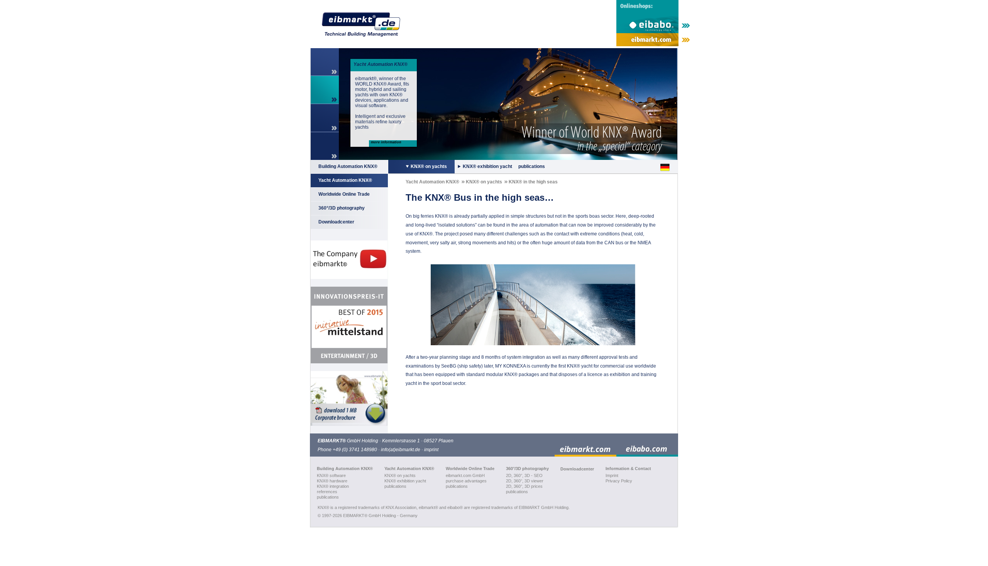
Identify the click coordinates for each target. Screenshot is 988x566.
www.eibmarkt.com (376, 105)
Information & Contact (628, 468)
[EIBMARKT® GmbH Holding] (358, 24)
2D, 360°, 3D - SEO (524, 475)
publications (531, 166)
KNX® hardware (332, 481)
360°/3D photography (341, 208)
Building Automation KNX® (347, 166)
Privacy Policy (619, 481)
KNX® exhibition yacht (487, 166)
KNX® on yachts (429, 166)
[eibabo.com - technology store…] (647, 445)
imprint (431, 449)
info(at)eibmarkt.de (400, 449)
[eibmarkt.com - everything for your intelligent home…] (654, 40)
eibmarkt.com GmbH (465, 475)
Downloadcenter (336, 222)
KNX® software (331, 475)
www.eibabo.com (373, 121)
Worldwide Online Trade (344, 194)
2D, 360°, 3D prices (524, 486)
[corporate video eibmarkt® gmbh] (348, 259)
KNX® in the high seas (533, 182)
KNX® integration (333, 486)
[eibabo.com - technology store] (654, 16)
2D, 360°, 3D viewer (524, 481)
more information (386, 142)
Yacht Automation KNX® (345, 180)
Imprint (612, 475)
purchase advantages (466, 481)
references (327, 491)
